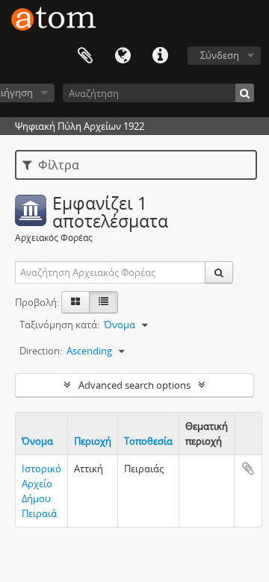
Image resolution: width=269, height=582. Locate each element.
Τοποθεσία (148, 441)
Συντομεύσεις (160, 56)
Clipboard (85, 56)
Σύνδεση (219, 55)
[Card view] (75, 302)
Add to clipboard (248, 468)
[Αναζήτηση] (244, 93)
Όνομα (37, 441)
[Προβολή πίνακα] (103, 302)
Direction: (40, 350)
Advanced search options (134, 385)
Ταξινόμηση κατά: (59, 324)
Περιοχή (92, 441)
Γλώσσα (122, 56)
